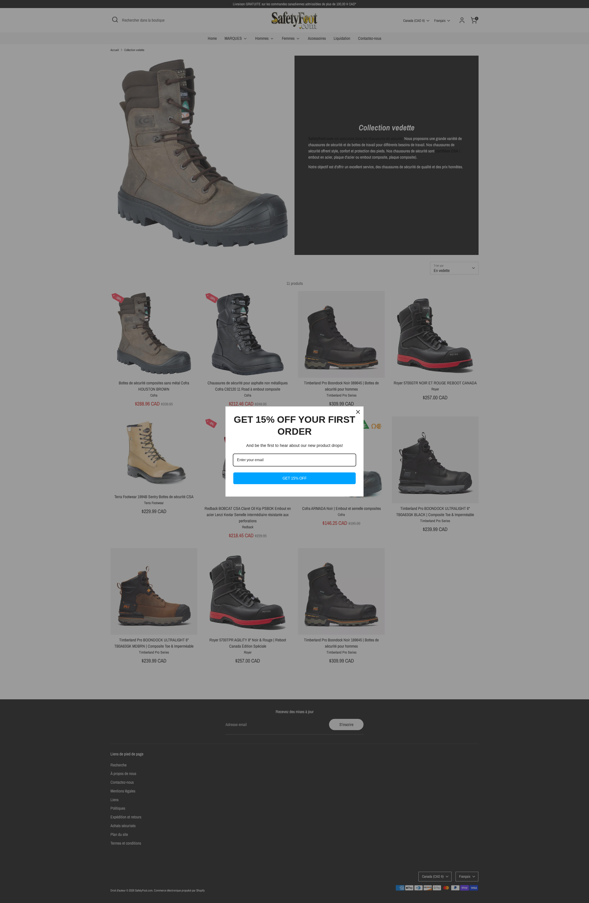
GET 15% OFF (295, 478)
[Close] (358, 411)
